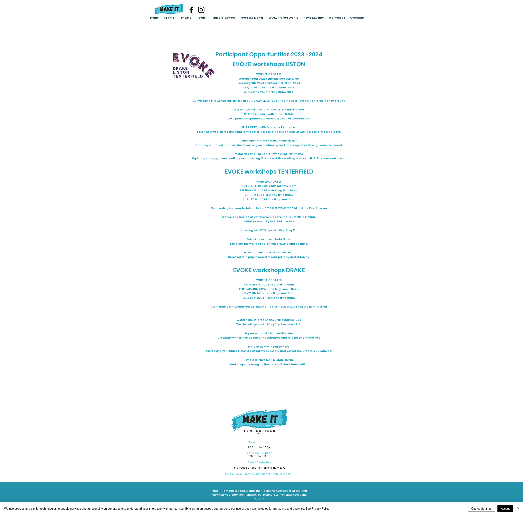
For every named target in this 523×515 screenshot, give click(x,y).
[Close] (518, 508)
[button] (202, 17)
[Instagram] (201, 10)
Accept (505, 508)
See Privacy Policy (317, 508)
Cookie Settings (481, 508)
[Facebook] (191, 10)
